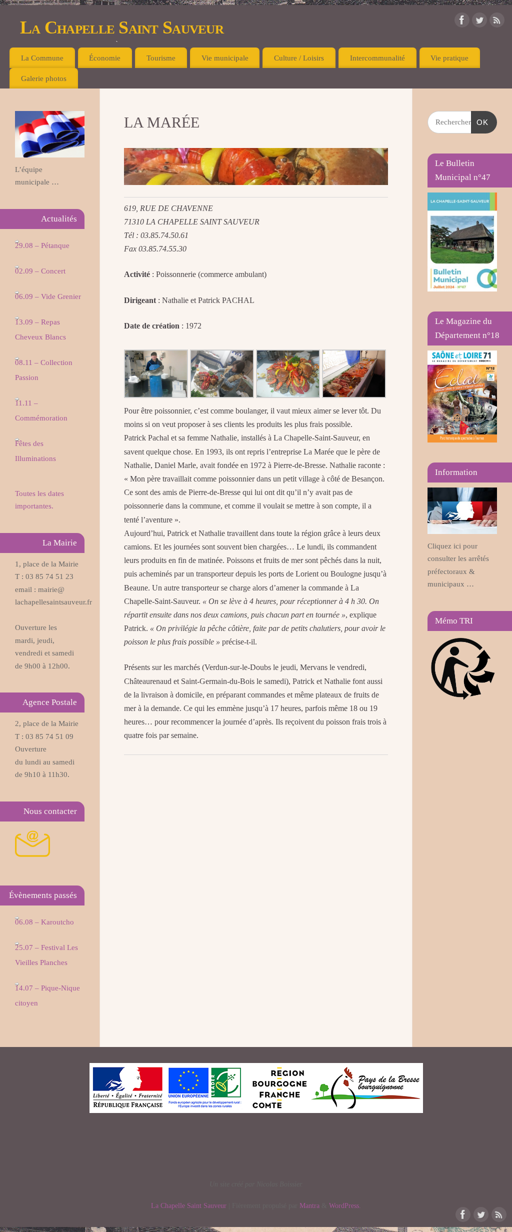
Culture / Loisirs (299, 58)
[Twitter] (479, 22)
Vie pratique (449, 58)
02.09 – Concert (40, 271)
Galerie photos (43, 78)
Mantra (310, 1206)
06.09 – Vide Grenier (48, 296)
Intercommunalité (377, 58)
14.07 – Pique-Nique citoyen (47, 995)
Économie (104, 58)
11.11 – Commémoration (41, 410)
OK (480, 122)
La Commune (42, 58)
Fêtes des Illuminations (35, 451)
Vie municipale (225, 58)
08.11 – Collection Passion (43, 370)
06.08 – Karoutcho (44, 922)
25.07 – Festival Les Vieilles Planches (46, 955)
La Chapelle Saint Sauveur (122, 28)
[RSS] (497, 22)
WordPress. (345, 1206)
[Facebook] (462, 22)
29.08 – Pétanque (42, 246)
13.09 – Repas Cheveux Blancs (40, 329)
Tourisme (161, 58)
